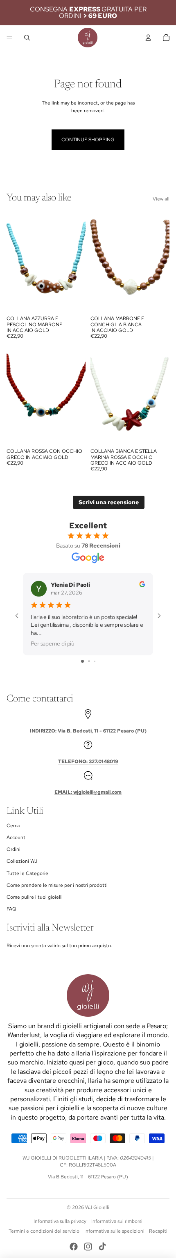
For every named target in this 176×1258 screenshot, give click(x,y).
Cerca (13, 825)
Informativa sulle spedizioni (114, 1231)
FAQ (11, 909)
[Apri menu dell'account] (148, 38)
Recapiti (158, 1231)
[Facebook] (74, 1246)
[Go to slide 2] (89, 661)
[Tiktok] (102, 1246)
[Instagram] (88, 1246)
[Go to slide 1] (82, 661)
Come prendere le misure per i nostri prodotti (57, 885)
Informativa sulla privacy (60, 1221)
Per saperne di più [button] (52, 643)
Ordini (13, 849)
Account (16, 837)
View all (161, 199)
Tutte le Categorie (27, 873)
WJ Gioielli (97, 1207)
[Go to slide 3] (94, 661)
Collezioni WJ (22, 861)
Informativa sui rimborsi (116, 1221)
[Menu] (9, 37)
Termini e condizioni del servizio (44, 1231)
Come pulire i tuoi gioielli (35, 897)
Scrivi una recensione (109, 502)
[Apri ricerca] (27, 38)
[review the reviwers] (142, 584)
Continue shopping (88, 139)
